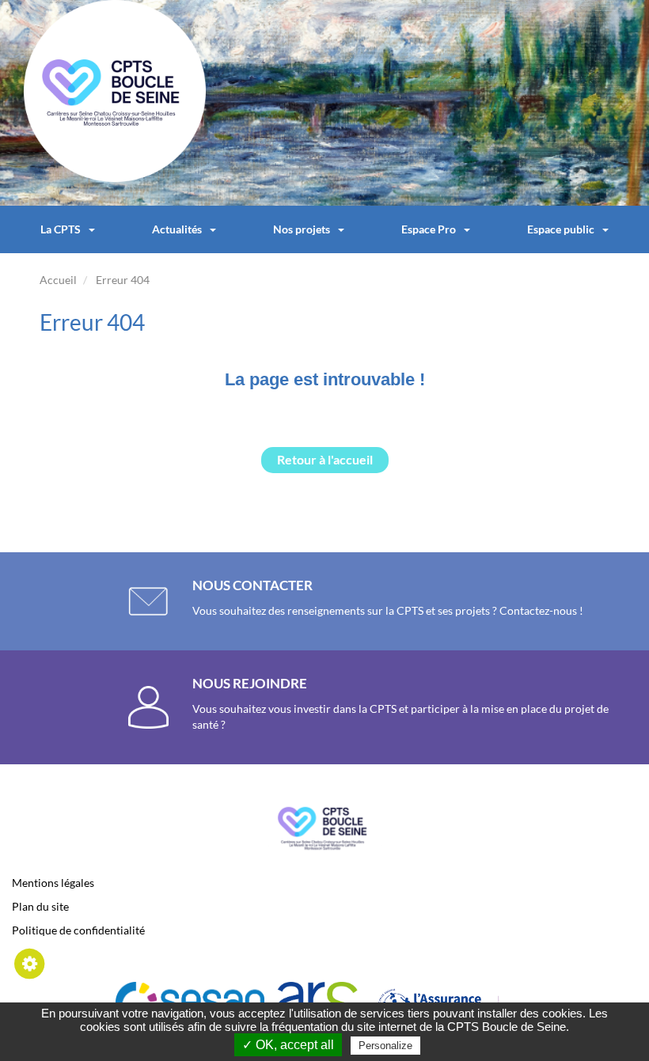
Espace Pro (428, 229)
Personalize (385, 1046)
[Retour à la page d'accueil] (115, 90)
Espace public (560, 229)
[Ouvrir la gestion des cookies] (29, 962)
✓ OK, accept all (288, 1045)
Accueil (58, 279)
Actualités (177, 229)
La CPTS (60, 229)
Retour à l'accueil (325, 459)
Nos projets (301, 229)
